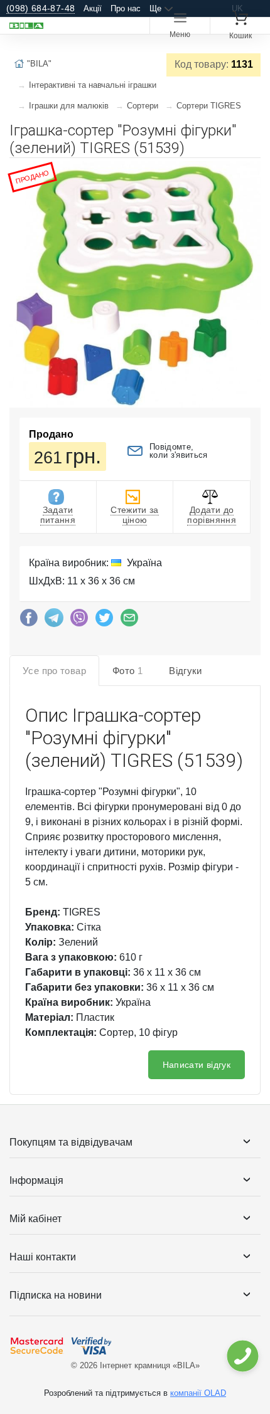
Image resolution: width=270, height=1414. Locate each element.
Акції (93, 8)
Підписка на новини (55, 1295)
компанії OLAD (198, 1393)
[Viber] (79, 620)
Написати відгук (196, 1065)
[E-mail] (129, 620)
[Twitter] (104, 620)
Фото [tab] (127, 670)
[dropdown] (242, 1355)
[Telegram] (54, 620)
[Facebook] (28, 620)
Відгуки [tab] (185, 670)
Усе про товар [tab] (54, 670)
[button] (249, 172)
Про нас (126, 8)
